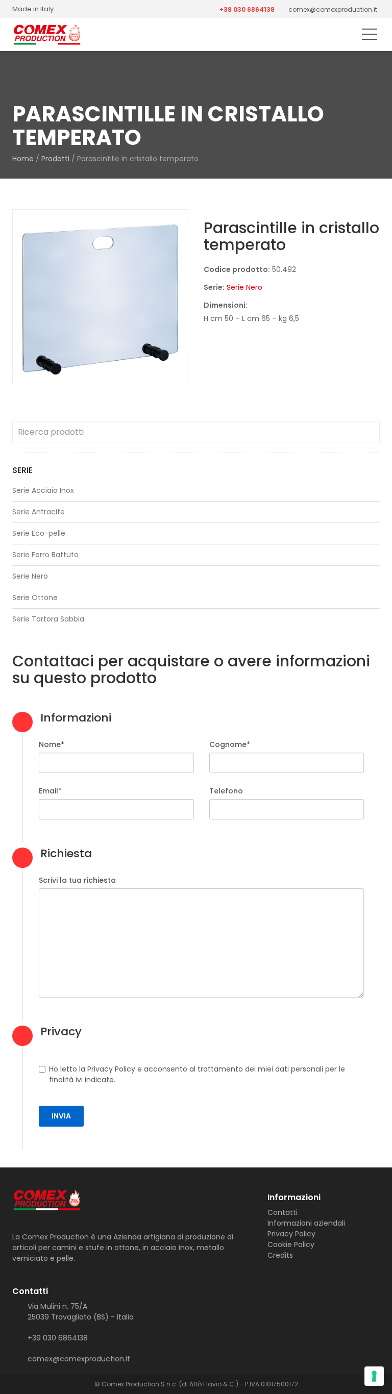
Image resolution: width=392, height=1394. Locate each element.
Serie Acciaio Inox (43, 490)
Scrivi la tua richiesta (77, 880)
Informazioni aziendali (306, 1223)
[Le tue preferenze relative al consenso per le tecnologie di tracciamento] (374, 1376)
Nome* (51, 744)
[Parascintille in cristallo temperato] (100, 297)
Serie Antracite (38, 512)
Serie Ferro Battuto (45, 555)
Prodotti (55, 159)
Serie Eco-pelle (38, 533)
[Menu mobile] (369, 36)
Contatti (282, 1212)
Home (23, 159)
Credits (280, 1255)
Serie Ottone (35, 597)
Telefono (226, 791)
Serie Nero (244, 287)
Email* (50, 791)
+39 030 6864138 (247, 9)
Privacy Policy (291, 1234)
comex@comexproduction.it (332, 9)
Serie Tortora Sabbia (48, 619)
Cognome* (229, 744)
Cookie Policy (290, 1244)
